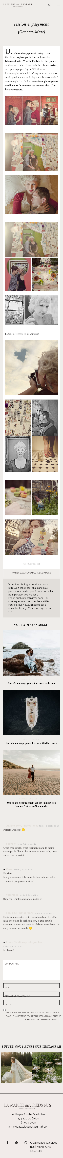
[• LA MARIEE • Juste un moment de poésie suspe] (16, 1067)
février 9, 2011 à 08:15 (49, 826)
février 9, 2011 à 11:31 (29, 895)
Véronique (12, 894)
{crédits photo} (31, 563)
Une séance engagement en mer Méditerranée (31, 743)
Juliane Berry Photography (22, 825)
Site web (9, 1004)
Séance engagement (31, 679)
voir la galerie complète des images (31, 573)
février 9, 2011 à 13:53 (43, 913)
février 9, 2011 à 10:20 (23, 869)
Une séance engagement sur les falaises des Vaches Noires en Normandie (31, 804)
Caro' (9, 869)
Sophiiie (11, 843)
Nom (8, 987)
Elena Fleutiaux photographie (24, 942)
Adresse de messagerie (17, 996)
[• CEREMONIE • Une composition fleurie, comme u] (47, 1067)
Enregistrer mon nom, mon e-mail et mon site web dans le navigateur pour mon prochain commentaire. (33, 1012)
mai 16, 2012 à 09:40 (12, 946)
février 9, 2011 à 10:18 (26, 844)
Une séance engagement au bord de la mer (31, 683)
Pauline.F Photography (19, 913)
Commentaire (12, 964)
